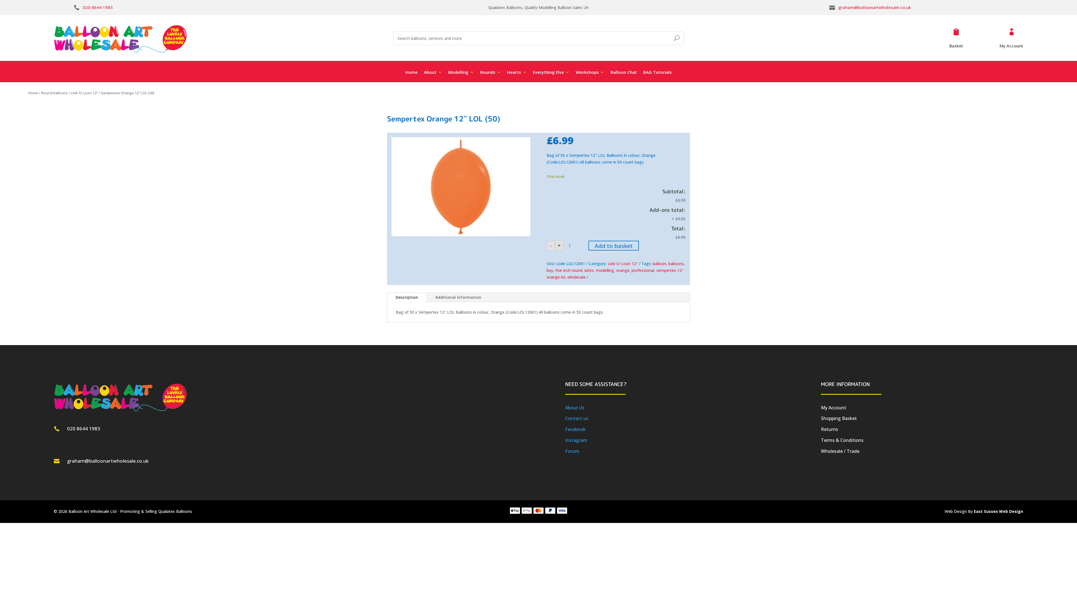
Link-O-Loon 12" (84, 92)
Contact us (576, 418)
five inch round (568, 270)
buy (550, 270)
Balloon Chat (624, 72)
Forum (572, 451)
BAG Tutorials (657, 72)
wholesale (576, 277)
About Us (574, 408)
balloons (676, 263)
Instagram (576, 440)
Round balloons (54, 92)
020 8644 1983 (98, 7)
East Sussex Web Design (998, 511)
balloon (659, 263)
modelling (605, 270)
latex (589, 270)
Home (411, 72)
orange (622, 270)
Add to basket (614, 246)
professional (643, 270)
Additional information (458, 297)
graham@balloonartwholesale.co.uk (874, 7)
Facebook (575, 429)
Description (407, 297)
